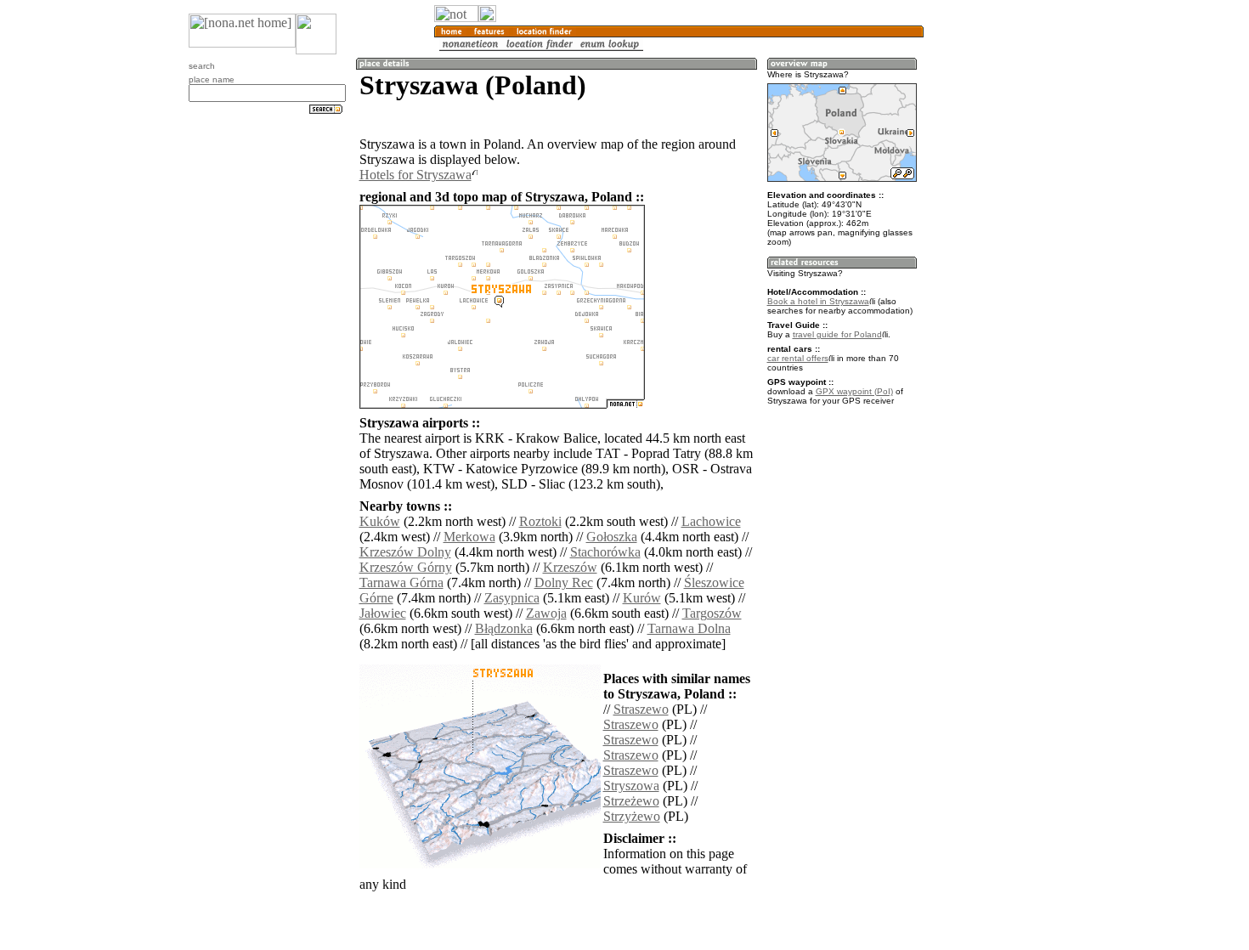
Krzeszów (570, 567)
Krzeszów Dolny (405, 552)
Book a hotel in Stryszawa (818, 301)
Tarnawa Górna (401, 582)
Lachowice (711, 521)
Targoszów (712, 613)
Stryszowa (631, 785)
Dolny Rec (563, 582)
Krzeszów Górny (405, 567)
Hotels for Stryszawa (415, 174)
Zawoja (546, 613)
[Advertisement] (1005, 280)
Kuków (379, 521)
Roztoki (540, 521)
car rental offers (797, 358)
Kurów (642, 598)
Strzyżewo (631, 816)
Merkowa (469, 536)
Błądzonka (504, 628)
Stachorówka (605, 552)
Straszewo (641, 709)
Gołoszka (611, 536)
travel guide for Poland (837, 334)
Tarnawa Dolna (689, 628)
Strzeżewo (631, 801)
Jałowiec (382, 613)
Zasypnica (512, 598)
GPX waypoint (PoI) (854, 391)
